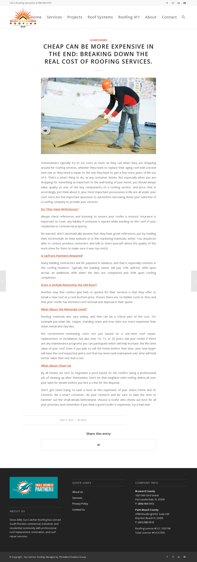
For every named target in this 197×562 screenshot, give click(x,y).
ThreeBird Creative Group (72, 556)
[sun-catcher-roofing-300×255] (23, 17)
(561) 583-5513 (146, 522)
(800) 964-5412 (146, 503)
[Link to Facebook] (167, 3)
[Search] (183, 17)
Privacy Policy (80, 503)
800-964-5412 (44, 2)
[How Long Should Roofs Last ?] (194, 281)
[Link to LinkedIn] (178, 3)
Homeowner (98, 40)
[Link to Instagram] (173, 3)
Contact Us (78, 509)
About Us (77, 492)
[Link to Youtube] (184, 3)
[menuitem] (36, 17)
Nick (83, 420)
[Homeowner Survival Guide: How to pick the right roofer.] (3, 281)
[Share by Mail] (98, 444)
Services (77, 498)
